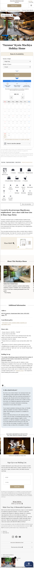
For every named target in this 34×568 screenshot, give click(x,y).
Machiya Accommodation (13, 10)
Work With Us (6, 532)
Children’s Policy (20, 370)
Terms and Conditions (8, 554)
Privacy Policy (19, 494)
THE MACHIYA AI (29, 565)
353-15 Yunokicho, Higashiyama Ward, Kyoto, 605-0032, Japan (15, 314)
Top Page (3, 10)
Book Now (14, 5)
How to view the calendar (14, 143)
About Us (5, 531)
